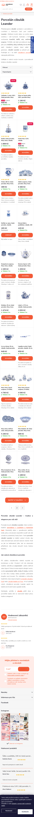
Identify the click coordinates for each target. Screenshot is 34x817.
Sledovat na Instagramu (16, 743)
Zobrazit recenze (12, 620)
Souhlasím (25, 812)
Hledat (28, 9)
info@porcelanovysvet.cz (7, 1)
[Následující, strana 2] (17, 508)
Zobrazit (8, 235)
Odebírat (23, 669)
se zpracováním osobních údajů (17, 674)
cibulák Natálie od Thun (15, 582)
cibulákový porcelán (24, 53)
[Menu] (31, 4)
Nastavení (8, 811)
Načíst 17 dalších (15, 500)
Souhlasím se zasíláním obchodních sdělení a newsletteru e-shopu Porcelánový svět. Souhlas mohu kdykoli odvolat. (17, 681)
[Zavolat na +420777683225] (21, 5)
